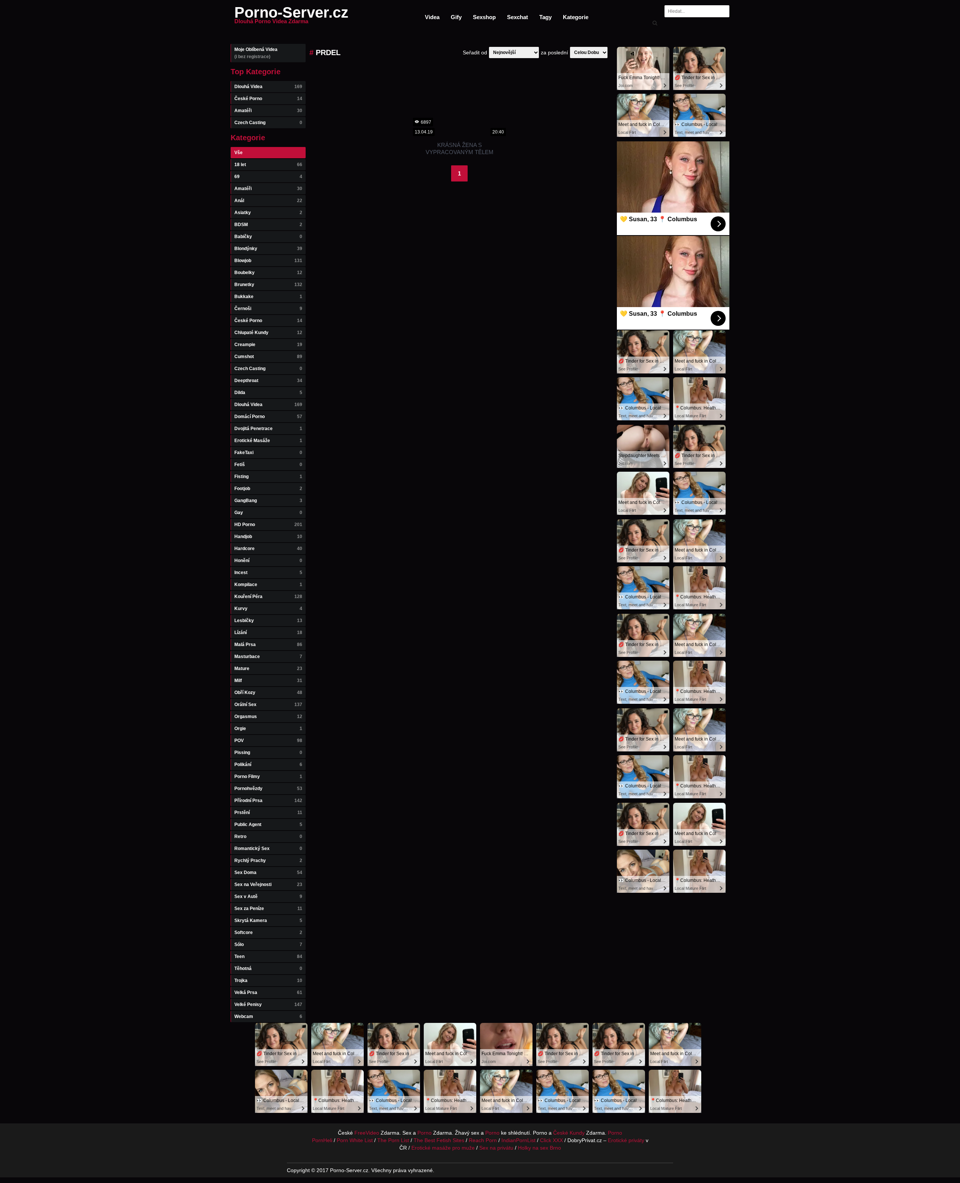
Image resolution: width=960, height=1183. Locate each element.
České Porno (268, 98)
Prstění (268, 812)
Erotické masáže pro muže (443, 1148)
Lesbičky (268, 620)
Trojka (268, 980)
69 (268, 176)
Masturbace (268, 656)
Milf (268, 680)
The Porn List (393, 1140)
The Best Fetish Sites (439, 1140)
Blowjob (268, 260)
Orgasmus (268, 716)
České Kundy (569, 1133)
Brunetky (268, 284)
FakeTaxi (268, 452)
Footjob (268, 488)
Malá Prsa (268, 644)
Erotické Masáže (268, 440)
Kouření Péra (268, 596)
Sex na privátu (496, 1148)
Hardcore (268, 548)
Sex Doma (268, 872)
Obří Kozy (268, 692)
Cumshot (268, 356)
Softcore (268, 932)
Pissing (268, 752)
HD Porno (268, 524)
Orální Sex (268, 704)
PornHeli (322, 1140)
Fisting (268, 476)
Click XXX (551, 1140)
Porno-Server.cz (291, 17)
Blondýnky (268, 248)
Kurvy (268, 608)
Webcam (268, 1016)
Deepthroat (268, 380)
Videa (432, 17)
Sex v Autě (268, 896)
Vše (238, 152)
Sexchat (517, 17)
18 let (268, 164)
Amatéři (268, 110)
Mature (268, 668)
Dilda (268, 392)
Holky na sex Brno (539, 1148)
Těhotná (268, 968)
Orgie (268, 728)
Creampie (268, 344)
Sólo (268, 944)
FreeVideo (366, 1133)
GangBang (268, 500)
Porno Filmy (268, 776)
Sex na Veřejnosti (268, 884)
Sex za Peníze (268, 908)
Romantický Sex (268, 848)
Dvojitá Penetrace (268, 428)
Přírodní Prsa (268, 800)
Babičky (268, 236)
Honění (268, 560)
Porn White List (355, 1140)
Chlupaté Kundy (268, 332)
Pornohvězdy (268, 788)
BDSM (268, 224)
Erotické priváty (626, 1140)
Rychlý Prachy (268, 860)
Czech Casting (268, 122)
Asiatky (268, 212)
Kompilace (268, 584)
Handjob (268, 536)
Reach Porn (483, 1140)
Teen (268, 956)
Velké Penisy (268, 1004)
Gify (456, 17)
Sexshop (484, 17)
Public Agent (268, 824)
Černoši (268, 308)
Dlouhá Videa (268, 86)
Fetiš (268, 464)
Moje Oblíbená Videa (256, 53)
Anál (268, 200)
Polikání (268, 764)
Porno (424, 1133)
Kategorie (575, 17)
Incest (268, 572)
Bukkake (268, 296)
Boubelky (268, 272)
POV (268, 740)
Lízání (268, 632)
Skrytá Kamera (268, 920)
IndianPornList (518, 1140)
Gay (268, 512)
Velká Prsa (268, 992)
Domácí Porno (268, 416)
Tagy (545, 17)
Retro (268, 836)
